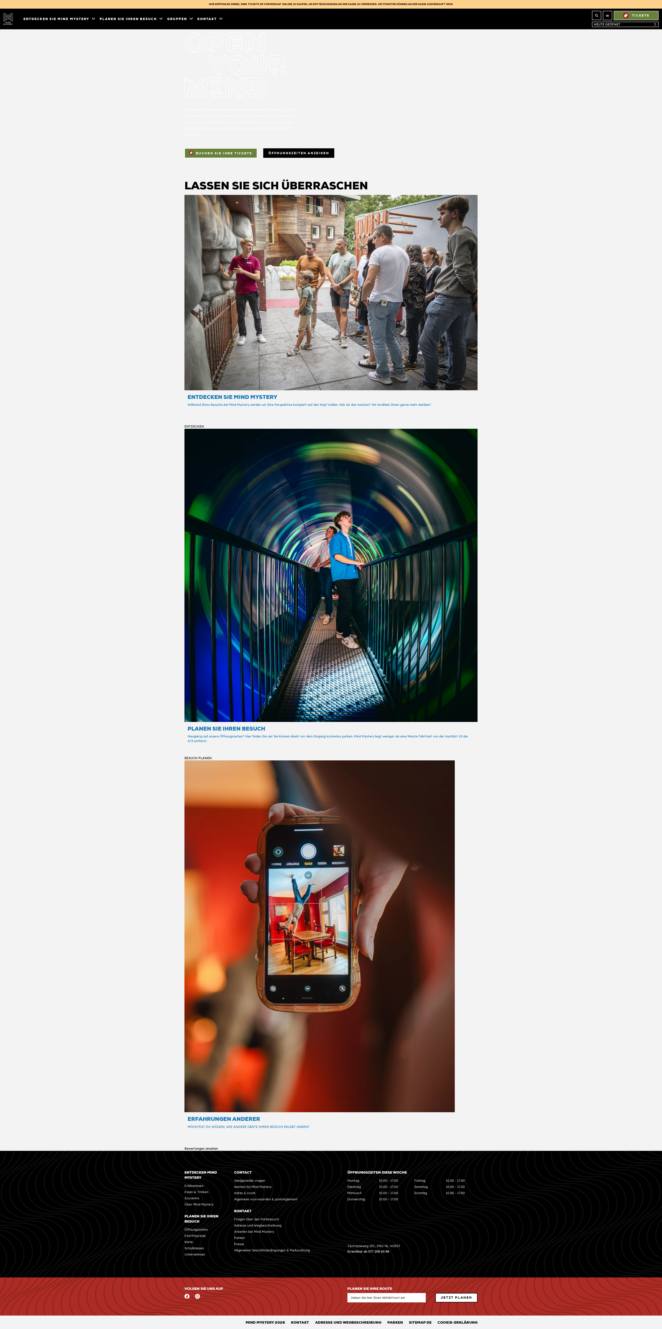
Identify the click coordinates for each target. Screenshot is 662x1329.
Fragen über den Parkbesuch (256, 1219)
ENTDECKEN (194, 426)
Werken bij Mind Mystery (253, 1187)
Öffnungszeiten (196, 1230)
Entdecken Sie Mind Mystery (56, 19)
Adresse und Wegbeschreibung (258, 1225)
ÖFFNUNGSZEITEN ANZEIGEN (298, 153)
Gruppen (177, 19)
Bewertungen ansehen (201, 1148)
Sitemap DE (420, 1322)
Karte (188, 1242)
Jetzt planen (456, 1298)
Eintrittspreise (195, 1236)
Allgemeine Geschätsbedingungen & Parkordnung (272, 1250)
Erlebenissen (193, 1186)
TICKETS (641, 15)
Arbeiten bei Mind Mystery (254, 1232)
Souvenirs (191, 1198)
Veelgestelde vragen (249, 1181)
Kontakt (207, 19)
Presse (239, 1244)
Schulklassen (194, 1248)
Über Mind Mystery (199, 1204)
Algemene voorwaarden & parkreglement (266, 1199)
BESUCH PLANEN (198, 758)
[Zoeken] (596, 15)
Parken (239, 1238)
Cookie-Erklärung (458, 1322)
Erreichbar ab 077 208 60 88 (368, 1251)
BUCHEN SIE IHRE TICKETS (223, 153)
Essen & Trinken (196, 1192)
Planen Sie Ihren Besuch (128, 19)
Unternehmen (194, 1254)
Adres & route (244, 1193)
